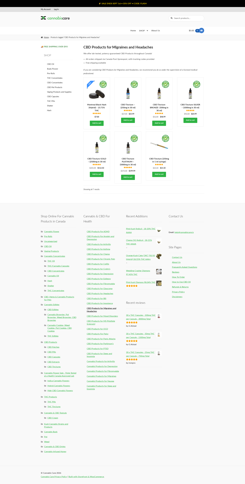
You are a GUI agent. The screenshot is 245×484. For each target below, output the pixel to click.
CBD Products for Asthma (98, 249)
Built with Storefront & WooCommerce (86, 477)
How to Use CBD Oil (181, 282)
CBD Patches (53, 347)
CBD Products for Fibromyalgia (101, 284)
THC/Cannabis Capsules (58, 266)
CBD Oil (50, 64)
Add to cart (96, 123)
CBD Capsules (53, 97)
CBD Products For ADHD (98, 232)
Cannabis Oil (53, 276)
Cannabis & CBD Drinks (54, 447)
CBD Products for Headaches (100, 294)
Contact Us (177, 257)
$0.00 (193, 31)
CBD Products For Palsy (97, 334)
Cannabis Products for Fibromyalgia (103, 371)
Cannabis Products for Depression (102, 366)
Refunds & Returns (180, 287)
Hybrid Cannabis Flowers (58, 386)
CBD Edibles (53, 310)
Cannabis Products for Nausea (100, 381)
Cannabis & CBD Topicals (55, 413)
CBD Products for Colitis (98, 264)
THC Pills (51, 101)
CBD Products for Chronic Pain (101, 259)
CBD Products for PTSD (97, 349)
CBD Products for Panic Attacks (101, 339)
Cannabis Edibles (51, 305)
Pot (45, 437)
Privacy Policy (178, 292)
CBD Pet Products (54, 87)
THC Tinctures (53, 407)
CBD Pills (51, 352)
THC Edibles (52, 336)
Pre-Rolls (51, 73)
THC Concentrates (55, 78)
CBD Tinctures (54, 367)
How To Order (178, 277)
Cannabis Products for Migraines (101, 376)
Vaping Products (51, 251)
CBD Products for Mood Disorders (102, 316)
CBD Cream (52, 418)
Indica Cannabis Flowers (58, 381)
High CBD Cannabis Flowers (60, 391)
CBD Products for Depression (100, 274)
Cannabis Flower (51, 232)
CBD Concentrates (55, 83)
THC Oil (51, 261)
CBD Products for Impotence (100, 303)
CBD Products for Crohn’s (98, 269)
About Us (155, 31)
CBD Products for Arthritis (99, 244)
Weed (46, 442)
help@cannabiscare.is (184, 232)
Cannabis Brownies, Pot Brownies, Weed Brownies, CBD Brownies (61, 317)
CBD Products (50, 342)
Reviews (175, 272)
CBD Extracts (53, 362)
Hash (49, 110)
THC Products (50, 397)
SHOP (142, 31)
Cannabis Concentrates (54, 256)
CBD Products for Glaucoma (99, 289)
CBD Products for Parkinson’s (100, 344)
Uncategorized (50, 241)
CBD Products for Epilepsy (99, 279)
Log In (56, 9)
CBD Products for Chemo (98, 254)
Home (133, 31)
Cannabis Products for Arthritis (101, 361)
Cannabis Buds (50, 432)
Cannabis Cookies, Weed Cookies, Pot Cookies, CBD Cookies (59, 328)
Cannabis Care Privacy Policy (54, 477)
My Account (46, 9)
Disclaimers (177, 297)
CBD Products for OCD (97, 329)
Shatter (50, 106)
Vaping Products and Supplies (59, 92)
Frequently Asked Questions (184, 267)
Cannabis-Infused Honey (55, 452)
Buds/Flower (52, 69)
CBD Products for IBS (96, 299)
